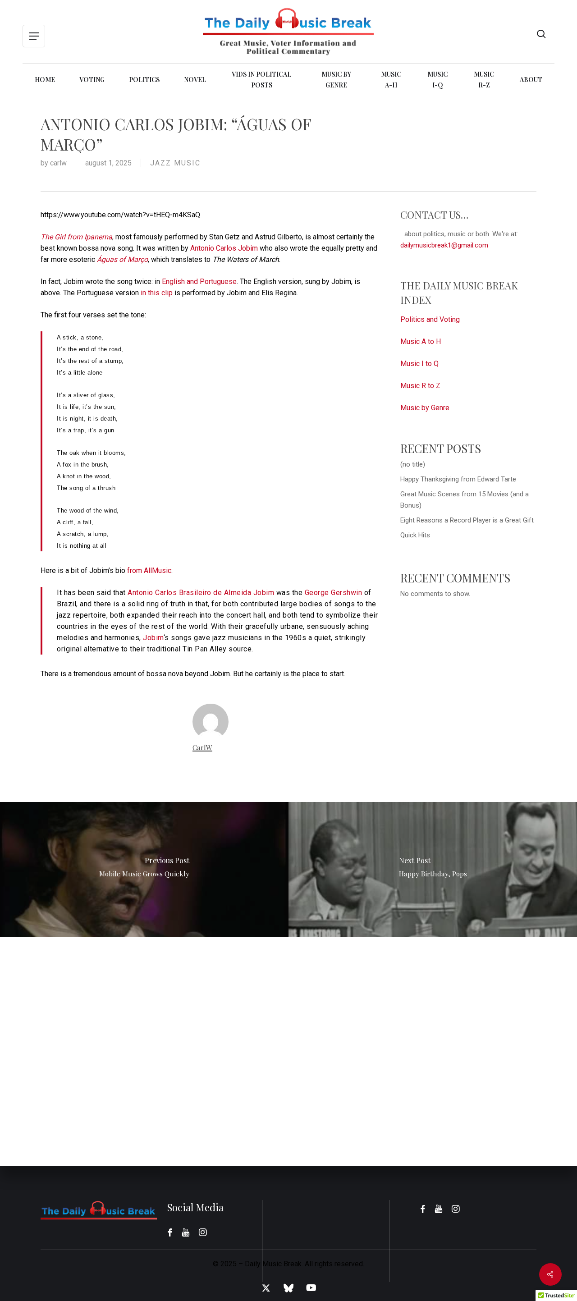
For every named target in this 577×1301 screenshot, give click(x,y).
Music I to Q (419, 363)
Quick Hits (415, 535)
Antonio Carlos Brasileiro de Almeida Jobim (201, 592)
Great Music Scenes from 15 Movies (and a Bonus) (464, 499)
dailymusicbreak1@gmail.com (444, 245)
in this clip (156, 293)
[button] (33, 36)
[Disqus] (288, 1050)
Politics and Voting (430, 319)
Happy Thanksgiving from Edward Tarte (458, 479)
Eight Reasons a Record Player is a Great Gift (467, 520)
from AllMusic (149, 570)
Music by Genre (424, 407)
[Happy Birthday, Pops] (432, 869)
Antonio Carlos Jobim (224, 248)
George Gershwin (333, 592)
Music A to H (420, 341)
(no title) (412, 464)
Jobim (153, 637)
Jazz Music (175, 163)
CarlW (58, 163)
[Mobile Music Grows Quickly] (144, 869)
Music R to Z (420, 385)
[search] (541, 34)
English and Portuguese (199, 281)
